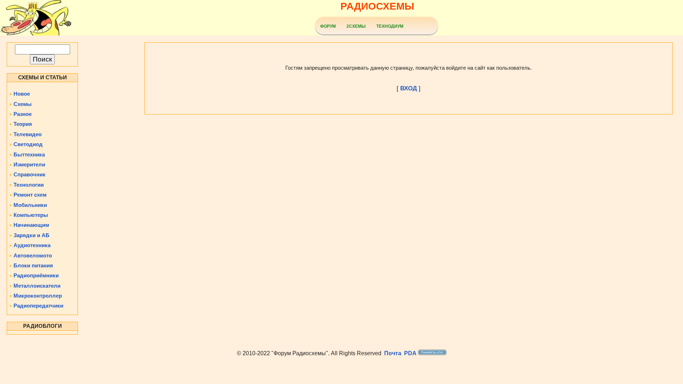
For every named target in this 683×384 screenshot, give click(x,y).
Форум (328, 26)
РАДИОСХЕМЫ (377, 6)
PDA (410, 353)
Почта (392, 353)
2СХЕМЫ (356, 26)
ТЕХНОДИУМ (389, 26)
